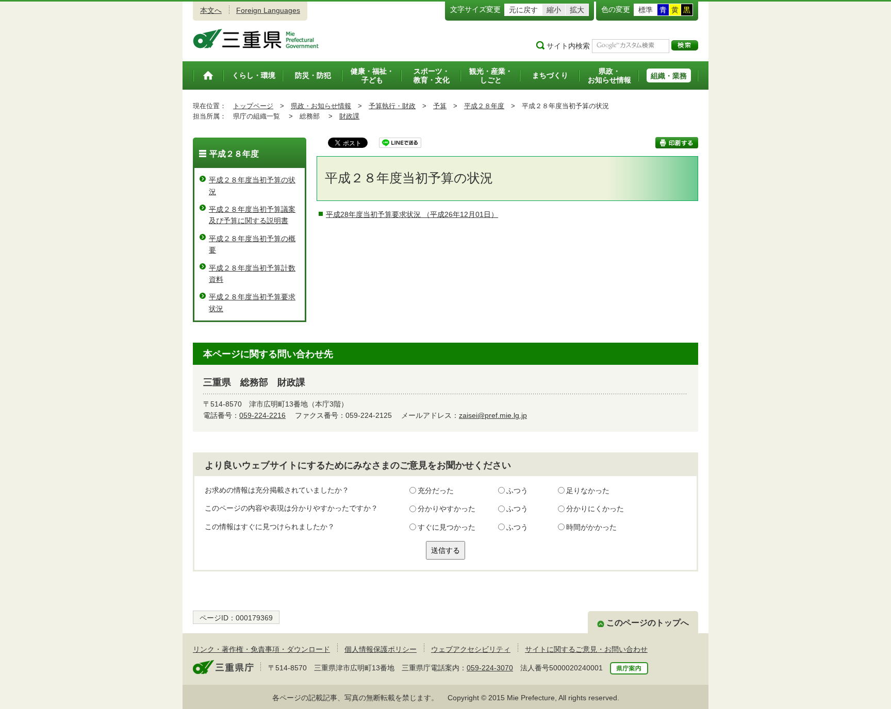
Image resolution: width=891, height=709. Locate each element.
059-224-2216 (262, 415)
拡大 (577, 10)
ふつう (517, 490)
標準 (645, 10)
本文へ (211, 10)
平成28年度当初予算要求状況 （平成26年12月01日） (412, 214)
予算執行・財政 (392, 106)
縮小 (554, 10)
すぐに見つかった (446, 527)
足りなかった (587, 490)
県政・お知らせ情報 (321, 106)
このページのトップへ (647, 622)
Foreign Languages (268, 10)
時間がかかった (591, 527)
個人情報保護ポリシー (380, 649)
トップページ (253, 106)
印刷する (676, 142)
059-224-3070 (490, 668)
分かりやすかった (446, 508)
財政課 (349, 116)
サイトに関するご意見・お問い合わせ (586, 649)
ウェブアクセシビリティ (470, 649)
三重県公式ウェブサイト (256, 38)
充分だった (436, 490)
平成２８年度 (484, 106)
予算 (440, 106)
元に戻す (523, 10)
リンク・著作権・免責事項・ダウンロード (261, 649)
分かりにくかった (595, 508)
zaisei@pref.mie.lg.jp (493, 415)
